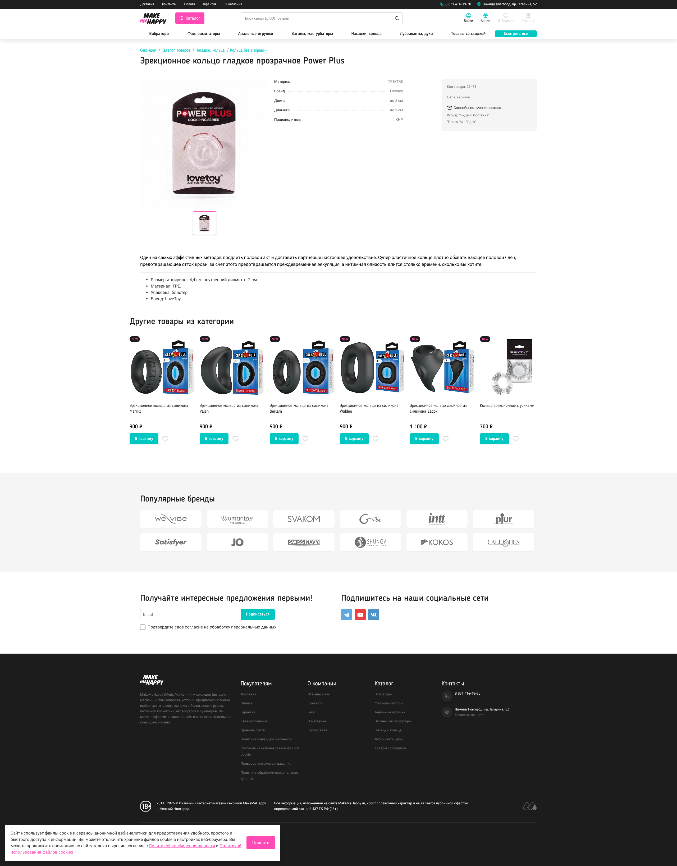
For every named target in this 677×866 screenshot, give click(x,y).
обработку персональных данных (243, 627)
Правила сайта (253, 730)
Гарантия (210, 4)
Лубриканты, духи (416, 34)
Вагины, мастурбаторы (312, 34)
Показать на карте (469, 715)
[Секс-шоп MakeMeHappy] (153, 19)
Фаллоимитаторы (203, 34)
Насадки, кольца (366, 34)
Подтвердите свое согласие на (212, 627)
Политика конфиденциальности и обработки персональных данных (195, 836)
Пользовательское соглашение (266, 764)
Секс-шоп (148, 50)
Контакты (169, 4)
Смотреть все (516, 34)
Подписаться (257, 614)
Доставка (147, 4)
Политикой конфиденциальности (182, 845)
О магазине (233, 4)
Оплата (189, 4)
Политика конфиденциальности (266, 739)
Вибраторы (159, 34)
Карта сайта (317, 730)
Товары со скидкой (468, 34)
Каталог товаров (176, 50)
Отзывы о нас (319, 694)
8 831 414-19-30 (458, 4)
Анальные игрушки (255, 34)
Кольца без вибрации (249, 50)
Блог (311, 712)
